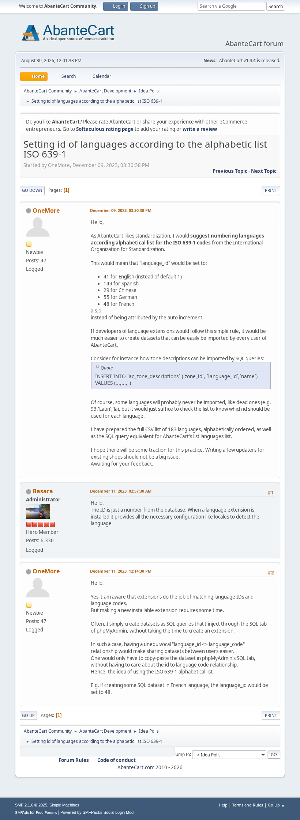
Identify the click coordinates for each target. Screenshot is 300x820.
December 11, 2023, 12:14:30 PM (120, 571)
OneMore (46, 210)
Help (223, 805)
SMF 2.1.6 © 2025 (31, 805)
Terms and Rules (247, 805)
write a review (200, 129)
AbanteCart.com (135, 767)
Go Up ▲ (276, 805)
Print (271, 190)
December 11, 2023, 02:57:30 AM (120, 491)
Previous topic (230, 171)
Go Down (32, 190)
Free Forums (46, 812)
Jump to (182, 754)
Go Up (28, 715)
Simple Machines (64, 805)
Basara (43, 491)
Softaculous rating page (105, 129)
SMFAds (22, 812)
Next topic (264, 171)
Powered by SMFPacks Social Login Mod (97, 812)
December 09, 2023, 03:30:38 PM (120, 210)
